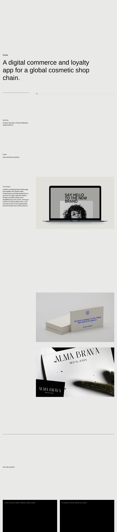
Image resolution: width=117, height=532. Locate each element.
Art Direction (65, 502)
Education (12, 123)
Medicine (77, 502)
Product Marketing (22, 123)
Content (5, 123)
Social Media (83, 502)
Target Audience (8, 125)
